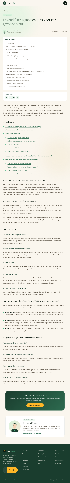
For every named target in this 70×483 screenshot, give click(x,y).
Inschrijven (12, 470)
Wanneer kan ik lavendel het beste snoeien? (18, 80)
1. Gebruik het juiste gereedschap (15, 56)
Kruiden (24, 463)
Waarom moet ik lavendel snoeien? (16, 77)
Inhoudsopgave (10, 43)
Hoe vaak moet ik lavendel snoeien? (16, 86)
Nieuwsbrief (58, 463)
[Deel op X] (10, 97)
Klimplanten (25, 466)
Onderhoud (41, 460)
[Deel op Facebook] (13, 97)
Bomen (24, 457)
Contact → (39, 433)
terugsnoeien (7, 15)
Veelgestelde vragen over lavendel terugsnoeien (19, 74)
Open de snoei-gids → (35, 405)
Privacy (52, 480)
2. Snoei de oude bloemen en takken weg (17, 59)
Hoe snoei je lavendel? (12, 52)
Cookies (58, 480)
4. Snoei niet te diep (12, 65)
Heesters (24, 454)
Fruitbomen (25, 460)
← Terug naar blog (8, 11)
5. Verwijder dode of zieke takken (15, 68)
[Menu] (65, 3)
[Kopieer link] (17, 97)
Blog (39, 463)
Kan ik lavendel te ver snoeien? (15, 83)
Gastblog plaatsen (60, 460)
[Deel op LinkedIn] (6, 97)
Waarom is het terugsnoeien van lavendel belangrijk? (20, 46)
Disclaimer (64, 480)
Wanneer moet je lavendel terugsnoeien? (17, 49)
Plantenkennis (42, 457)
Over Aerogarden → (29, 433)
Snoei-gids (41, 454)
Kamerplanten (26, 469)
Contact (57, 457)
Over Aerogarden (59, 454)
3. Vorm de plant (11, 62)
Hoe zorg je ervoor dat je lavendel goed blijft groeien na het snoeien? (25, 71)
